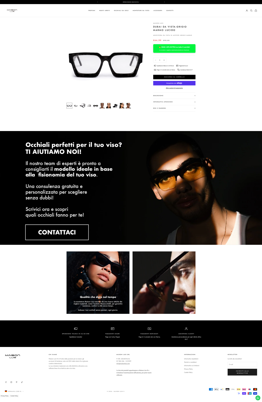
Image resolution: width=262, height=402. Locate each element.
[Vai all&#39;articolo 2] (76, 106)
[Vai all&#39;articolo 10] (128, 106)
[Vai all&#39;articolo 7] (109, 106)
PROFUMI (91, 10)
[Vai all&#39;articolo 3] (82, 106)
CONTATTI (170, 10)
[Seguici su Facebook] (6, 382)
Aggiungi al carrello (174, 77)
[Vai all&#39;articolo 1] (69, 106)
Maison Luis (158, 23)
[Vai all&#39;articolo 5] (95, 106)
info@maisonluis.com (123, 363)
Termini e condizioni (190, 362)
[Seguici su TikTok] (22, 382)
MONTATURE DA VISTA (141, 10)
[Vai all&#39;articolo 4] (89, 106)
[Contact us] (257, 397)
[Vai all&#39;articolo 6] (102, 106)
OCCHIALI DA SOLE (121, 10)
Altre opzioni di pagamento (174, 88)
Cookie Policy (188, 372)
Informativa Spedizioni (191, 359)
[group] (131, 188)
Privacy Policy (188, 369)
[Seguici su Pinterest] (17, 382)
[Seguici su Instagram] (11, 382)
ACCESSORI (158, 10)
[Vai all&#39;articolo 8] (115, 106)
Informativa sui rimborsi (191, 365)
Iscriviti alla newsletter (242, 372)
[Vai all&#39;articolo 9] (122, 106)
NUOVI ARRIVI (104, 10)
